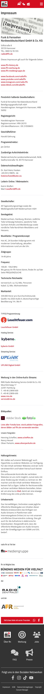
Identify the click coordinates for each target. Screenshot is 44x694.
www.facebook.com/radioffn (14, 76)
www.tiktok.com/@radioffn (13, 85)
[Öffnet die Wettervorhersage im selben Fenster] (23, 4)
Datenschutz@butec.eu (11, 176)
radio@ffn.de (7, 54)
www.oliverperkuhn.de (25, 443)
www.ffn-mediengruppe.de (13, 70)
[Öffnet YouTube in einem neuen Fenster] (31, 678)
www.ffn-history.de (9, 65)
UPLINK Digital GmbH (10, 365)
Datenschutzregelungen (25, 687)
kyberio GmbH (7, 346)
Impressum (6, 687)
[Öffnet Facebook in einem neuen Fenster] (13, 678)
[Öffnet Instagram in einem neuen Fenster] (19, 678)
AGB (13, 687)
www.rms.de (6, 396)
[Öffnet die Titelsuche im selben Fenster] (28, 4)
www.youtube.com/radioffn (13, 79)
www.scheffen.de (25, 437)
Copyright (38, 687)
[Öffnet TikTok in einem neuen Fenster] (25, 678)
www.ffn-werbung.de (10, 68)
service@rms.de (8, 399)
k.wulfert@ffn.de (13, 189)
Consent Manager (22, 689)
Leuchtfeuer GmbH (9, 327)
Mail (19, 491)
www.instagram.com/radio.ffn (14, 82)
